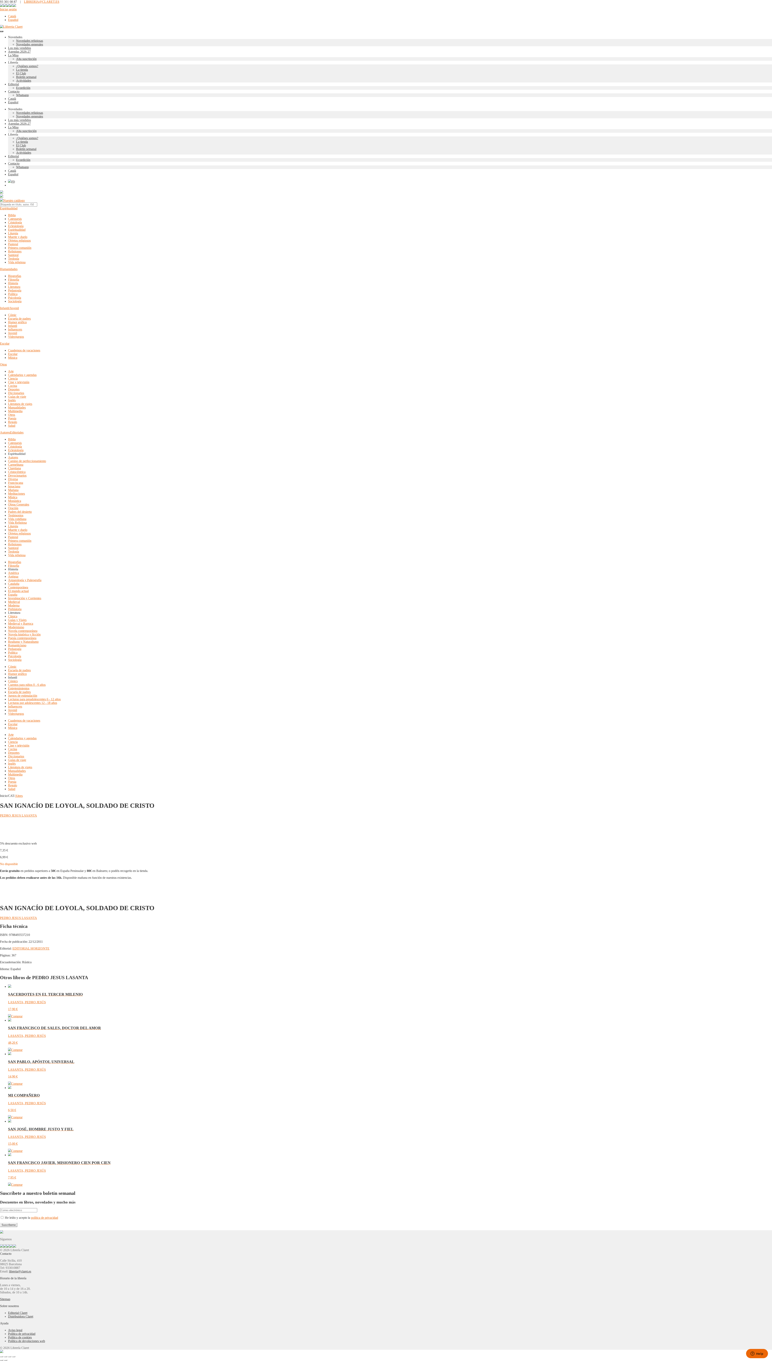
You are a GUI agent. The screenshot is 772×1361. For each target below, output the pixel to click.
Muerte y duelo (17, 237)
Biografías (14, 276)
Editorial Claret (17, 1313)
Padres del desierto (20, 511)
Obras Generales (18, 504)
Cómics (13, 681)
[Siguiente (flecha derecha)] (5, 1360)
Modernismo (16, 627)
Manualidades (17, 407)
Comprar (17, 1016)
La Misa (13, 55)
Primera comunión (19, 247)
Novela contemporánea (22, 631)
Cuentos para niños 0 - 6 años (27, 684)
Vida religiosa (17, 262)
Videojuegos (16, 336)
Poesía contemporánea (22, 638)
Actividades (23, 80)
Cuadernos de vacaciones (24, 350)
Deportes (14, 389)
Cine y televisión (18, 382)
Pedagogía (14, 290)
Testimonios (15, 515)
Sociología (15, 301)
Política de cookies (20, 1337)
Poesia (12, 418)
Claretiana (14, 468)
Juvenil (12, 333)
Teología (13, 258)
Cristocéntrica (17, 472)
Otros (11, 414)
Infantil (12, 326)
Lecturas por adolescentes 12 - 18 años (32, 703)
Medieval (14, 602)
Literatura (14, 286)
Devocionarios (17, 475)
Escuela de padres (19, 318)
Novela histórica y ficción (24, 634)
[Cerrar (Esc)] (13, 1356)
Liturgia (13, 233)
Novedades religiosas (29, 40)
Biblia (12, 215)
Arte (11, 371)
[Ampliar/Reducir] (1, 1356)
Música (12, 357)
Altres (19, 795)
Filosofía (13, 279)
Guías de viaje (17, 396)
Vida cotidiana (17, 519)
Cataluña (13, 583)
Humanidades (8, 269)
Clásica (12, 616)
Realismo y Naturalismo (23, 641)
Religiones (15, 251)
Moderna (14, 605)
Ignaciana (14, 486)
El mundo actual (18, 591)
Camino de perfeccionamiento (27, 461)
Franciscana (15, 482)
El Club (21, 73)
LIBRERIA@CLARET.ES (41, 1)
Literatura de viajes (20, 404)
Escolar (4, 343)
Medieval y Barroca (20, 623)
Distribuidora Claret (20, 1316)
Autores (5, 432)
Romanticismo (17, 645)
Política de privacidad (21, 1333)
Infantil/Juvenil (9, 308)
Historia (13, 283)
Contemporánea (18, 587)
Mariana (13, 490)
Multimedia (15, 411)
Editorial (13, 84)
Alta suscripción (26, 59)
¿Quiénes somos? (27, 66)
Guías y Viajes (17, 620)
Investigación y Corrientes (24, 598)
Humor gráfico (17, 322)
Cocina (12, 385)
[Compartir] (9, 1356)
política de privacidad (44, 1217)
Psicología (14, 297)
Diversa (13, 479)
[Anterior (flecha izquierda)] (1, 1360)
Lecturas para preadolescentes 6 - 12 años (34, 699)
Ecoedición (23, 88)
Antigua (13, 576)
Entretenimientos (18, 688)
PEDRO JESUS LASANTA (18, 815)
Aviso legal (15, 1330)
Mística (12, 497)
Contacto (14, 91)
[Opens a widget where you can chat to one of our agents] (757, 1354)
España (12, 594)
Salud (11, 425)
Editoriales (17, 432)
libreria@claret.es (20, 1271)
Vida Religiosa (17, 522)
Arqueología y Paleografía (24, 580)
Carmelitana (15, 464)
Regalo (12, 422)
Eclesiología (16, 226)
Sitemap (5, 1299)
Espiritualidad (8, 208)
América (13, 573)
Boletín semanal (26, 77)
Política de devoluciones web (26, 1341)
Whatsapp (22, 95)
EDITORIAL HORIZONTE (30, 948)
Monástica (14, 501)
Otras (3, 364)
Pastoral (13, 244)
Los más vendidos (19, 48)
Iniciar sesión (8, 9)
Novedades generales (29, 44)
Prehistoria (15, 609)
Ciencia (13, 378)
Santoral (13, 255)
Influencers (15, 329)
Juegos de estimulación (22, 695)
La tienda (22, 69)
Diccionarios (16, 393)
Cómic (12, 315)
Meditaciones (16, 493)
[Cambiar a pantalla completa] (5, 1356)
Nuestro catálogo (14, 200)
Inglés (12, 400)
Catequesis (15, 218)
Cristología (15, 222)
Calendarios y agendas (22, 375)
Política (12, 294)
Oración (13, 508)
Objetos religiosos (19, 240)
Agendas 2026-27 (19, 51)
